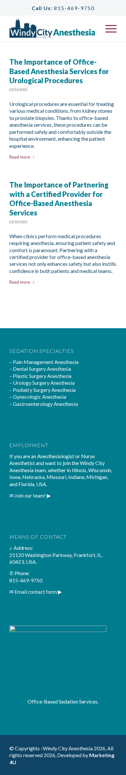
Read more (19, 157)
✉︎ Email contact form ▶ (35, 591)
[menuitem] (108, 28)
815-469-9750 (74, 8)
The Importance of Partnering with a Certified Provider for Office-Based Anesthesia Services (59, 198)
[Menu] (108, 28)
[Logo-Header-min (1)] (52, 28)
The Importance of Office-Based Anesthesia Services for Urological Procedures (59, 71)
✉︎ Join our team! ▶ (30, 495)
